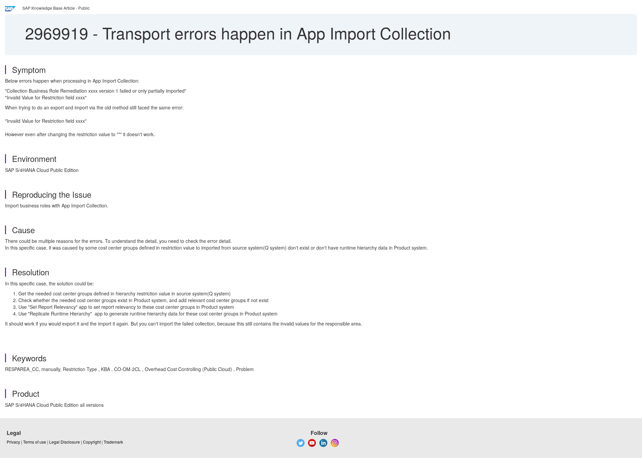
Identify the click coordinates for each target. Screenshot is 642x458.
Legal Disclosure (64, 442)
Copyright (92, 442)
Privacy (13, 442)
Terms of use (34, 442)
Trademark (113, 442)
